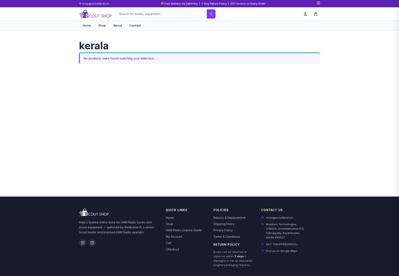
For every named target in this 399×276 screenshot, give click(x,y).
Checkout (172, 249)
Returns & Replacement (229, 217)
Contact (135, 25)
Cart (168, 243)
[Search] (211, 14)
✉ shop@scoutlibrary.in (94, 3)
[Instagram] (318, 3)
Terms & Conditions (226, 236)
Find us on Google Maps (282, 250)
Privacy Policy (223, 230)
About (117, 25)
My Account (174, 236)
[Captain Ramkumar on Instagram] (92, 242)
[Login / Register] (305, 14)
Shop (102, 25)
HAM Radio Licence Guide (184, 230)
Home (87, 25)
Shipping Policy (224, 224)
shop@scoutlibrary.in (279, 217)
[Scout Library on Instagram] (82, 242)
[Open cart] (315, 14)
